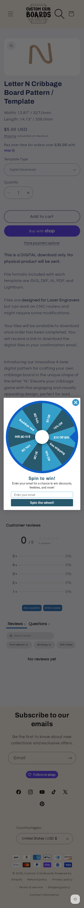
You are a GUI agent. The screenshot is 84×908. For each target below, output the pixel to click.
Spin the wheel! (42, 503)
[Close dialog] (76, 402)
